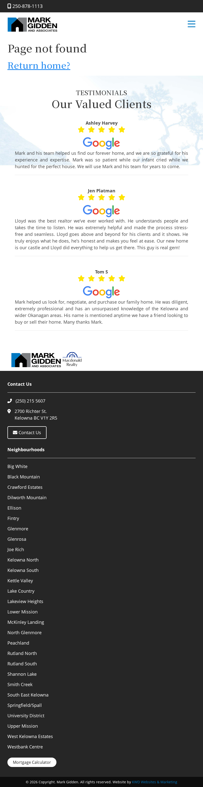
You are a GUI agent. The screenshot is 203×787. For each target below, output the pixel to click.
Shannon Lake (22, 674)
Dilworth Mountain (27, 497)
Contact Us (29, 432)
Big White (17, 466)
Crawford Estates (25, 487)
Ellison (14, 508)
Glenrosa (16, 539)
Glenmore (17, 529)
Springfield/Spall (24, 705)
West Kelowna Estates (30, 736)
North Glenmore (24, 632)
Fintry (13, 518)
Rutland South (22, 664)
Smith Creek (19, 684)
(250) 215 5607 (30, 401)
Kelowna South (23, 570)
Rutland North (22, 653)
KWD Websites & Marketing (154, 782)
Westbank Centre (25, 747)
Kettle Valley (20, 581)
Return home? (38, 65)
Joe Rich (15, 549)
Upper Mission (22, 726)
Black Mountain (23, 477)
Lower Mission (22, 612)
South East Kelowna (28, 695)
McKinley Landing (25, 622)
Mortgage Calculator (32, 762)
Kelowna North (23, 560)
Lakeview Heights (25, 601)
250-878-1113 (27, 6)
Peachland (18, 643)
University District (25, 716)
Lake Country (20, 591)
